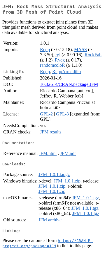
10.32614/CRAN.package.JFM (69, 84)
